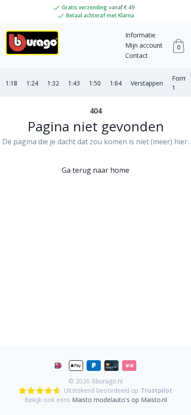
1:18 (11, 83)
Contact (136, 55)
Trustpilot (156, 390)
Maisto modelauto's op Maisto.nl (119, 399)
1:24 (32, 83)
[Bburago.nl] (34, 45)
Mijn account (144, 45)
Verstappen (147, 83)
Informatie (140, 35)
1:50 (95, 83)
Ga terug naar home (95, 170)
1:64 (116, 83)
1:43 (74, 83)
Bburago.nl (107, 381)
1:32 (53, 83)
